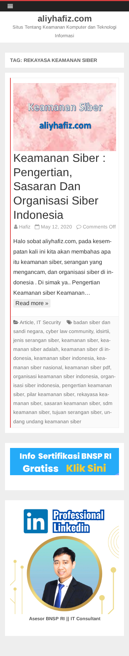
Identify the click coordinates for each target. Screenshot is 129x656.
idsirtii (102, 331)
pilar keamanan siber (50, 394)
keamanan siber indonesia (64, 358)
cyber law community (69, 331)
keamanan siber (80, 340)
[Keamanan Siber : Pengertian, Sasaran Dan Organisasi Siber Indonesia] (64, 117)
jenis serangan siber (36, 340)
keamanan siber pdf (87, 367)
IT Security (49, 322)
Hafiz (24, 227)
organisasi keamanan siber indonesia (55, 376)
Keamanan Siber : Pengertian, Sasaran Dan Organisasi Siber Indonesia (59, 186)
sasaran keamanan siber (72, 403)
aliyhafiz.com (65, 18)
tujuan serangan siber (76, 412)
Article (27, 322)
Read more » (31, 303)
